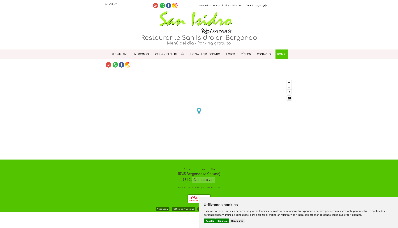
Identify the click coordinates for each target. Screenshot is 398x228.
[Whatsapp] (162, 5)
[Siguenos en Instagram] (175, 5)
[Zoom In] (289, 82)
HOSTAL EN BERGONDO (205, 54)
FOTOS (230, 54)
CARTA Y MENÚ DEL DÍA (169, 54)
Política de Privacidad (183, 209)
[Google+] (155, 5)
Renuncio (223, 221)
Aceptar (210, 221)
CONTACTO (264, 54)
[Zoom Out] (289, 87)
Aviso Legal (162, 209)
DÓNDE (282, 54)
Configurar (237, 221)
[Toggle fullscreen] (289, 98)
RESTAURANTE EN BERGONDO (130, 54)
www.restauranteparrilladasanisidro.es (220, 5)
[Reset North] (289, 91)
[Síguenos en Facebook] (168, 5)
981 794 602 (111, 4)
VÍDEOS (246, 54)
